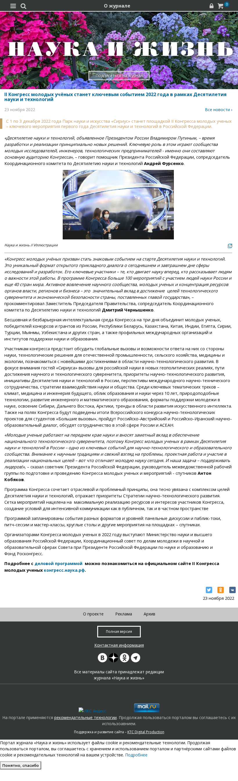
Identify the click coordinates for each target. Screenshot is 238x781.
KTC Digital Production (145, 731)
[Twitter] (209, 590)
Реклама (123, 614)
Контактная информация (119, 645)
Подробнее (136, 755)
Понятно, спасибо (20, 765)
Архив (149, 614)
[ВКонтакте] (232, 590)
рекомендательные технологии (85, 717)
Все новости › (218, 109)
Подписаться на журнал (119, 75)
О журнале (117, 6)
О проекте (93, 614)
